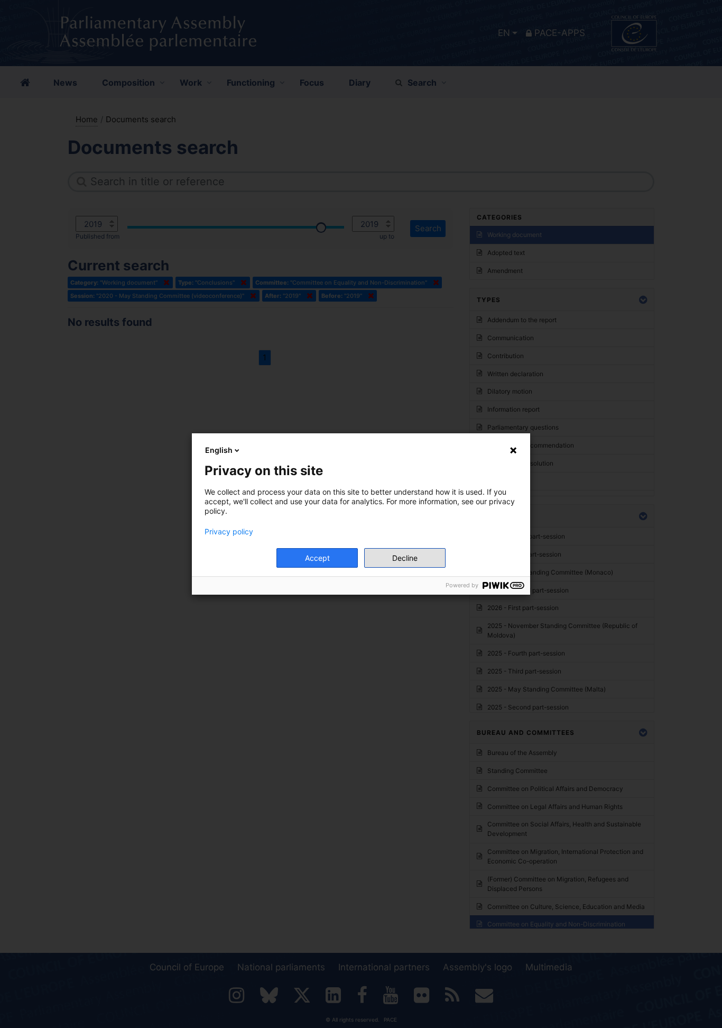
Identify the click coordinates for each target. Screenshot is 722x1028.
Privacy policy (229, 531)
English (219, 449)
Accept (317, 557)
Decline (405, 557)
